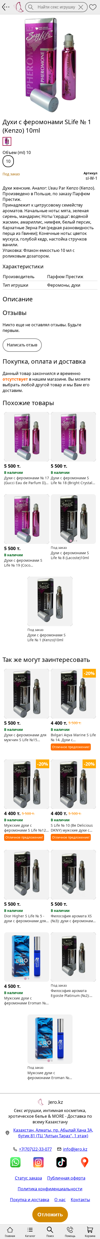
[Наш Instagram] (38, 1162)
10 (8, 161)
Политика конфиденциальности (50, 1189)
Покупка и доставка (29, 1199)
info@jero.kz (75, 1149)
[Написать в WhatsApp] (15, 1162)
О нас (60, 1199)
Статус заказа (28, 1178)
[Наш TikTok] (61, 1162)
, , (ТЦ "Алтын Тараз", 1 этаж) (53, 1133)
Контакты (80, 1199)
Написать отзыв (22, 345)
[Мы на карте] (84, 1162)
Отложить (50, 1214)
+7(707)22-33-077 (35, 1149)
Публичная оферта (66, 1178)
